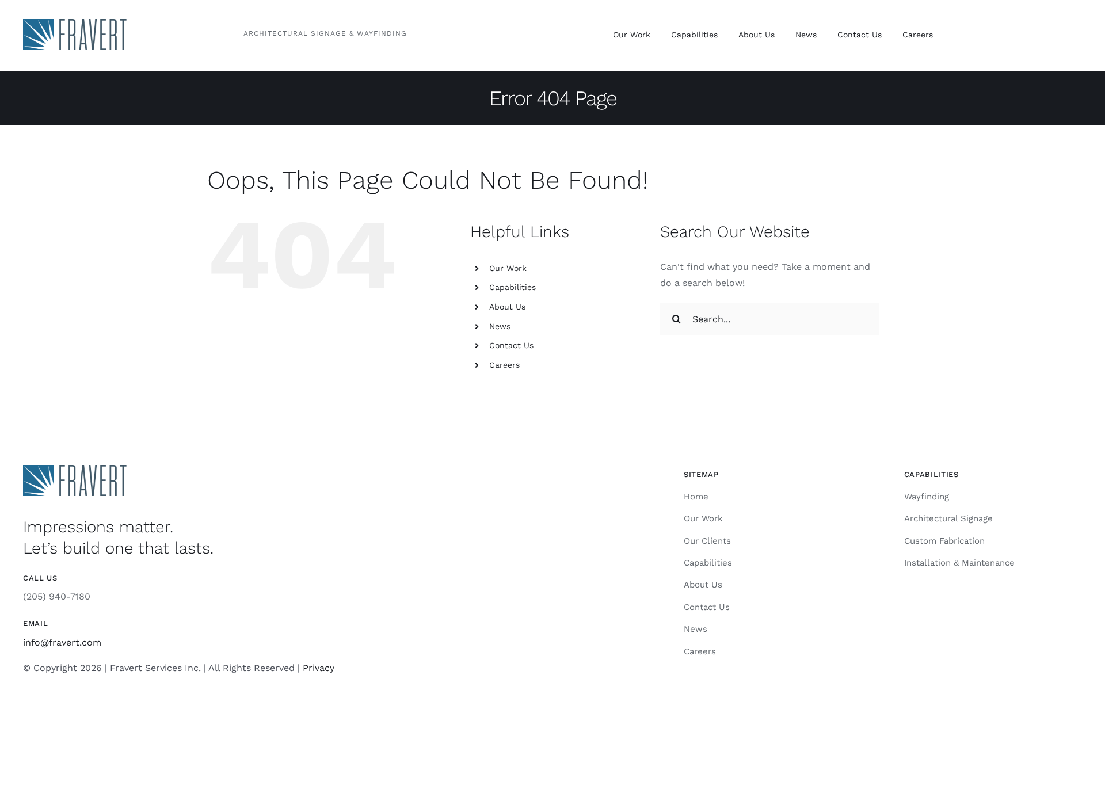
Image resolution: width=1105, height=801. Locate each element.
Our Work (508, 268)
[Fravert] (75, 23)
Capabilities (512, 287)
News (499, 326)
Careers (504, 364)
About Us (507, 306)
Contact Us (511, 345)
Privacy (318, 667)
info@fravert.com (62, 642)
